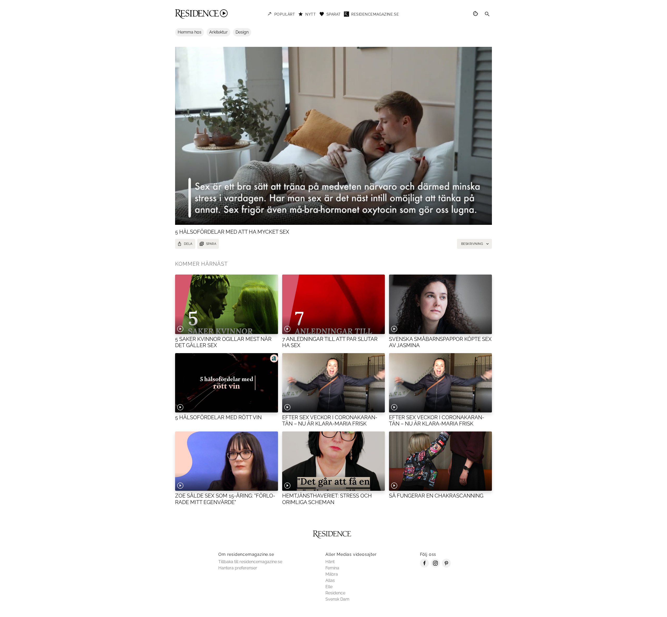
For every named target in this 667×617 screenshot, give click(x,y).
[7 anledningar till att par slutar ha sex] (333, 304)
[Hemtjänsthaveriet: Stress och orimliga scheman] (333, 461)
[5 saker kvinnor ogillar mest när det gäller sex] (226, 304)
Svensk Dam (337, 599)
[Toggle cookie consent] (476, 14)
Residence (335, 592)
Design (242, 32)
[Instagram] (435, 566)
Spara (211, 244)
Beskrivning (472, 244)
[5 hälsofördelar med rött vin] (226, 382)
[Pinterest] (446, 566)
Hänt (330, 561)
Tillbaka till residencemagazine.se (250, 561)
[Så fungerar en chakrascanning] (440, 461)
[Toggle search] (487, 14)
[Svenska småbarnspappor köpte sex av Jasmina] (440, 304)
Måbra (331, 574)
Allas (330, 580)
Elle (328, 586)
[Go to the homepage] (201, 14)
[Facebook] (424, 566)
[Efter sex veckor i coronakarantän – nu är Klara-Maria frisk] (333, 382)
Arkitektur (218, 32)
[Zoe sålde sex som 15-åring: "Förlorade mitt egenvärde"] (226, 461)
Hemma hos (189, 32)
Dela (188, 244)
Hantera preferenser (237, 567)
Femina (332, 567)
